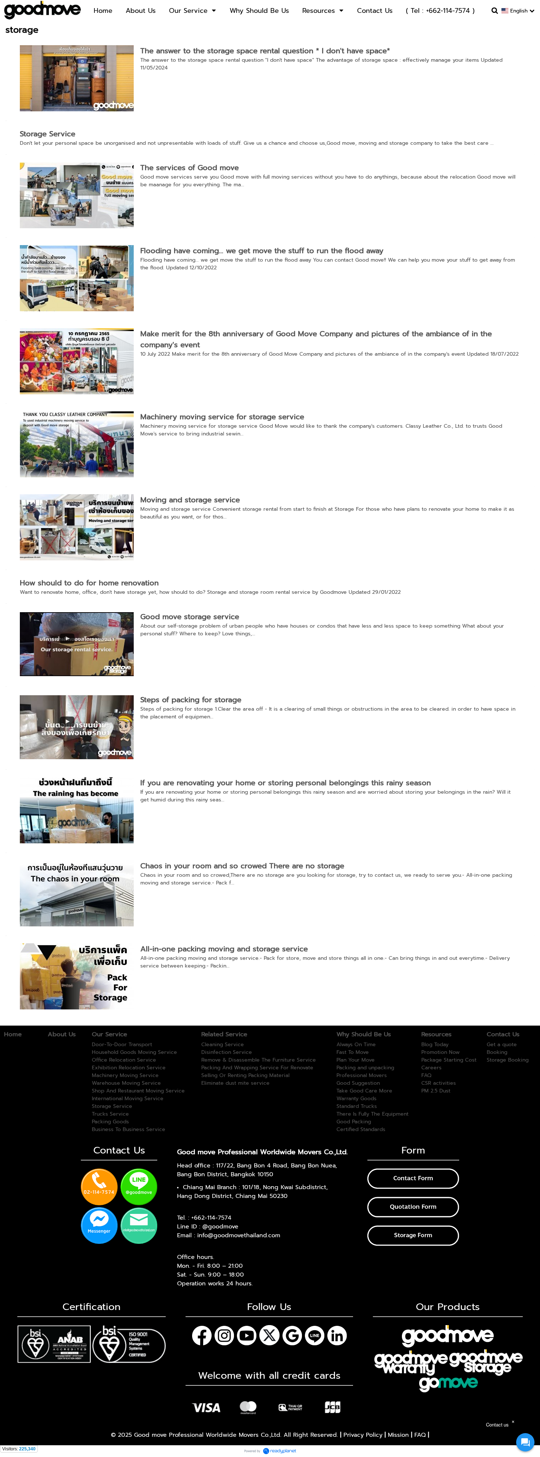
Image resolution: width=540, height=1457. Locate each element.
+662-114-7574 (211, 1217)
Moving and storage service (190, 499)
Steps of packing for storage (190, 699)
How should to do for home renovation (89, 582)
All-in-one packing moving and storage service (224, 948)
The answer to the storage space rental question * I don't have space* (265, 50)
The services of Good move (189, 167)
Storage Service (47, 133)
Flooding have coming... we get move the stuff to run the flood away (262, 250)
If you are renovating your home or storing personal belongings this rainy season (285, 782)
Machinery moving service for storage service (222, 416)
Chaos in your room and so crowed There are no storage (242, 865)
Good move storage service (189, 616)
